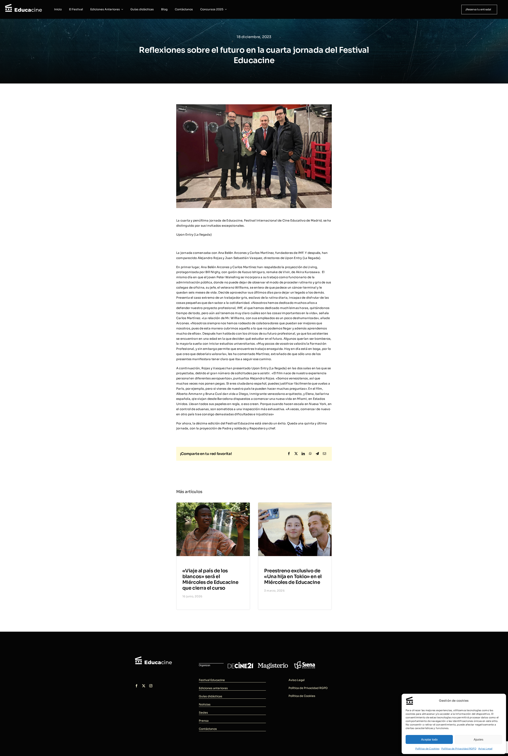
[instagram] (150, 685)
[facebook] (136, 685)
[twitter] (143, 685)
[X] (296, 454)
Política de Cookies (427, 748)
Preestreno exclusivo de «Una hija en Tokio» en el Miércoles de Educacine (293, 576)
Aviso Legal (485, 748)
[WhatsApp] (310, 454)
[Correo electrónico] (324, 454)
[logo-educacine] (153, 658)
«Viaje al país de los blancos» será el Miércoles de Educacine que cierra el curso (210, 579)
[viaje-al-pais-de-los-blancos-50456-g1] (213, 504)
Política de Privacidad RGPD (458, 748)
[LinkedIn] (303, 454)
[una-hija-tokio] (295, 504)
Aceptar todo (429, 739)
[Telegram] (317, 454)
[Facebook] (288, 454)
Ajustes (478, 739)
